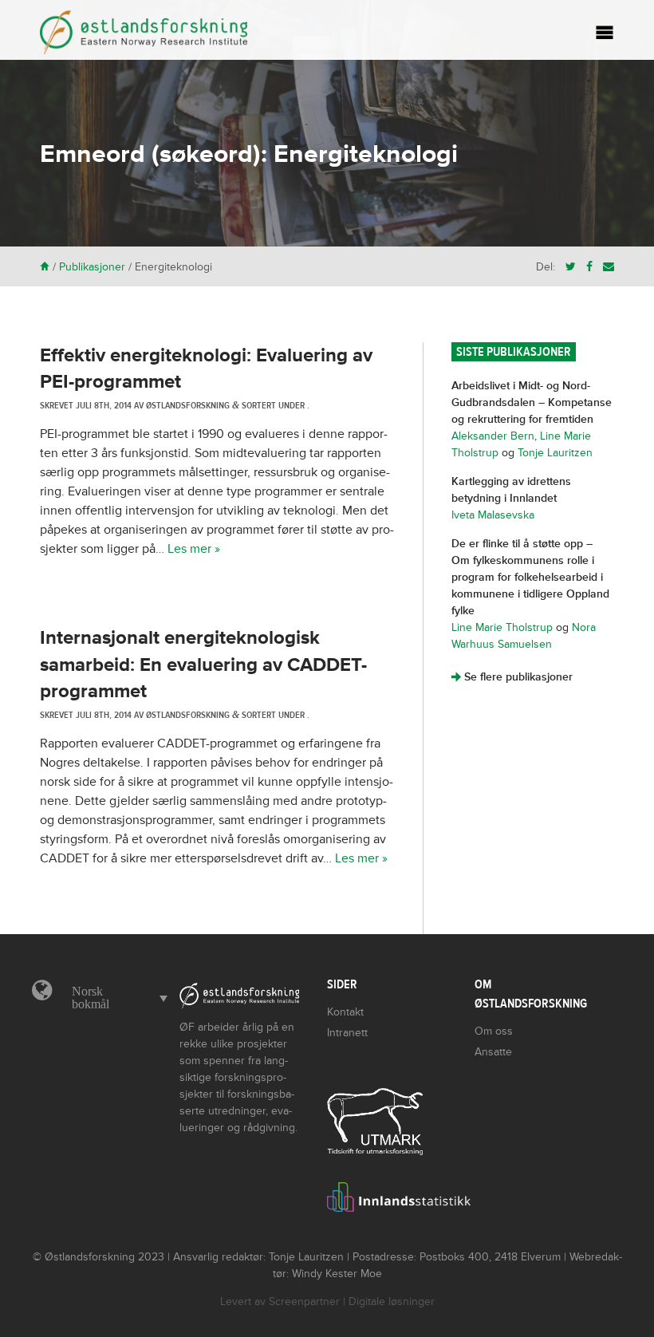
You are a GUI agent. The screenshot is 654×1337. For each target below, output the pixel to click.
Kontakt (345, 1012)
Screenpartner (304, 1301)
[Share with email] (608, 267)
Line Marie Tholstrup (502, 627)
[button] (115, 998)
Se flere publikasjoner (512, 677)
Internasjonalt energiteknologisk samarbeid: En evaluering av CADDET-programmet (203, 664)
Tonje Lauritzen (555, 452)
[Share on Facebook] (589, 267)
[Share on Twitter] (570, 267)
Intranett (347, 1032)
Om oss (494, 1031)
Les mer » (193, 549)
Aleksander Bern (492, 436)
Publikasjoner (92, 267)
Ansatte (493, 1052)
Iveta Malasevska (492, 515)
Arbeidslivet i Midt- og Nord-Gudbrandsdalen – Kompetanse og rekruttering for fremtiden (531, 402)
